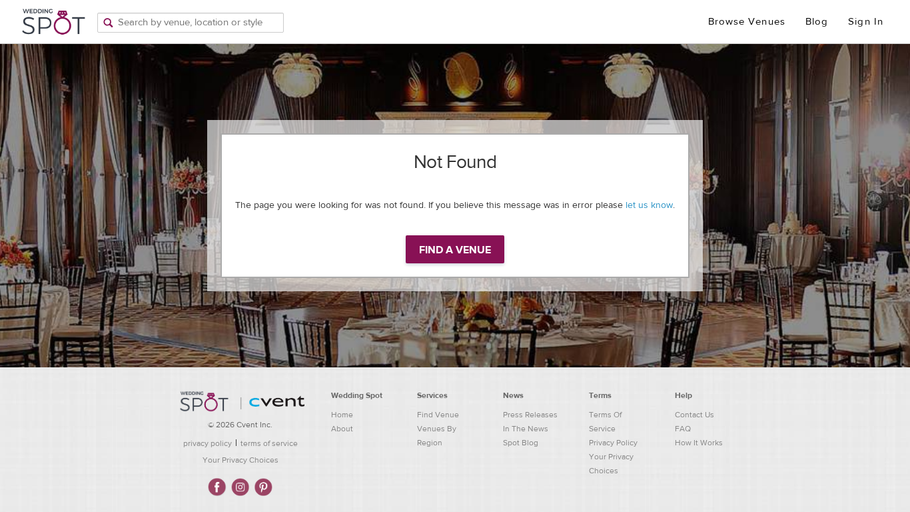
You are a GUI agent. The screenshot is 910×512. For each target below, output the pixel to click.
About (342, 428)
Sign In (865, 21)
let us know (649, 205)
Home (342, 414)
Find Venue (438, 414)
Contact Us (694, 414)
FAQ (683, 428)
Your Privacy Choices (240, 460)
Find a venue (455, 250)
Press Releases (530, 414)
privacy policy (207, 443)
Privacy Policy (613, 442)
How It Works (699, 442)
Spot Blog (520, 442)
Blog (816, 21)
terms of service (269, 443)
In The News (525, 428)
